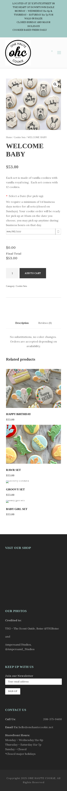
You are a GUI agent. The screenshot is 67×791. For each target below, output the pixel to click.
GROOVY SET (15, 489)
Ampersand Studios (18, 644)
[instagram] (39, 33)
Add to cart (33, 273)
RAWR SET (13, 470)
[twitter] (33, 33)
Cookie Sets (19, 137)
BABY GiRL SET (16, 509)
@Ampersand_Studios (20, 649)
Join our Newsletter (19, 675)
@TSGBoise (51, 628)
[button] (55, 84)
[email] (48, 30)
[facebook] (54, 30)
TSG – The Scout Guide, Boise (24, 628)
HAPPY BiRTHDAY (18, 414)
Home (9, 137)
